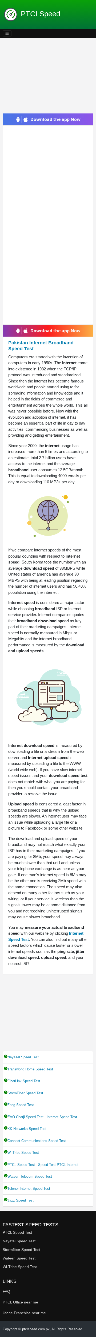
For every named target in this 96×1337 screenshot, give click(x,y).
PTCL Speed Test (17, 1232)
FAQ (6, 1291)
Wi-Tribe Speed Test (23, 1153)
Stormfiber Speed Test (21, 1249)
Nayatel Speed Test (19, 1241)
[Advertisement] (48, 75)
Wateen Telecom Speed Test (29, 1176)
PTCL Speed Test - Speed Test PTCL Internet (42, 1165)
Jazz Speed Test (20, 1200)
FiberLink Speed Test (23, 1081)
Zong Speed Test (20, 1105)
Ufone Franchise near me (24, 1313)
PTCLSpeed (40, 14)
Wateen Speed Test (19, 1258)
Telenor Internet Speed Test (28, 1189)
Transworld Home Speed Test (30, 1069)
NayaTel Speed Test (23, 1057)
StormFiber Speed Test (25, 1093)
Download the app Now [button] (55, 119)
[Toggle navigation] (7, 33)
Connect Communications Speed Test (36, 1141)
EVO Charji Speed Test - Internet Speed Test (42, 1117)
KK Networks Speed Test (26, 1129)
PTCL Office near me (20, 1302)
